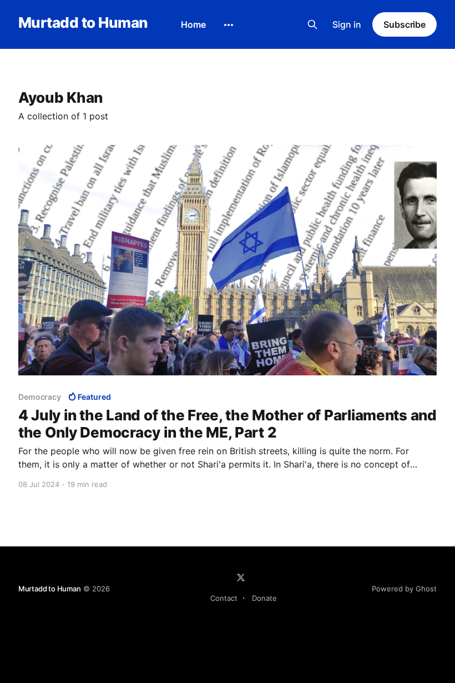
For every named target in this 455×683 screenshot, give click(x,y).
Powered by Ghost (404, 588)
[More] (228, 25)
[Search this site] (312, 24)
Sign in (346, 24)
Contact (223, 598)
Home (193, 24)
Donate (264, 598)
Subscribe (404, 24)
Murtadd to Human (83, 23)
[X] (240, 577)
